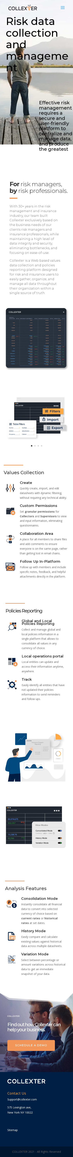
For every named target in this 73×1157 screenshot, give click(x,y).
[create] (36, 450)
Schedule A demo (31, 1045)
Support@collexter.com (22, 1099)
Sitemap (12, 1130)
